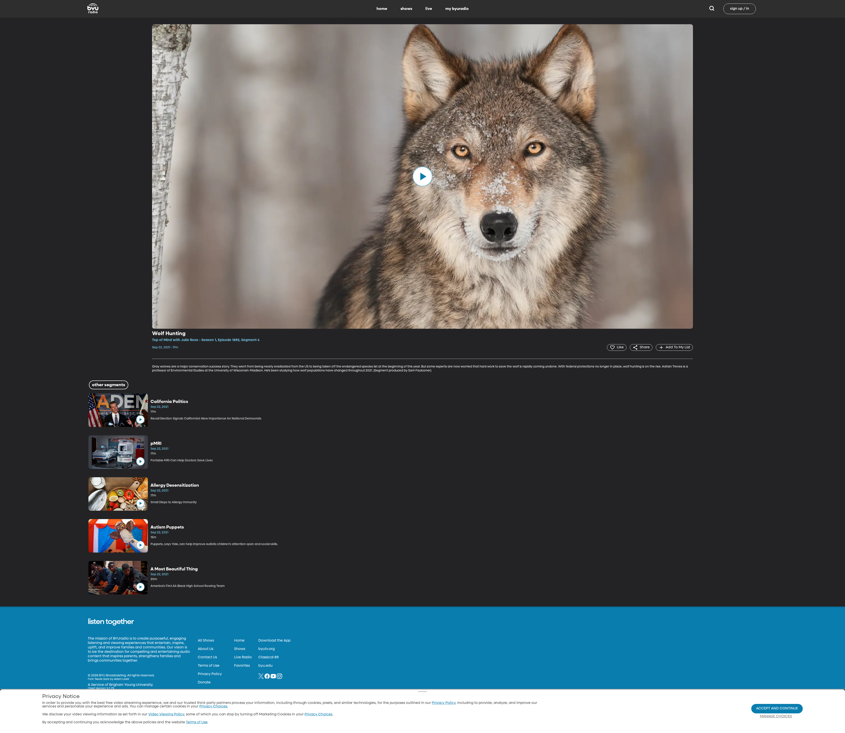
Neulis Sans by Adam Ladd (112, 679)
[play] (422, 176)
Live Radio (243, 657)
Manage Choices (776, 716)
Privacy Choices (318, 714)
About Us (205, 649)
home (382, 9)
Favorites (242, 666)
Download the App (274, 640)
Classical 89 (268, 657)
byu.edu (265, 666)
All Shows (206, 640)
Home (239, 640)
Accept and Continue (777, 708)
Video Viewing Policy (166, 714)
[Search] (712, 9)
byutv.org (266, 649)
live (428, 9)
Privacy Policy (210, 674)
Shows (239, 649)
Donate (204, 682)
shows (406, 9)
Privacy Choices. (213, 706)
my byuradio (457, 9)
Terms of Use (208, 666)
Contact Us (207, 657)
